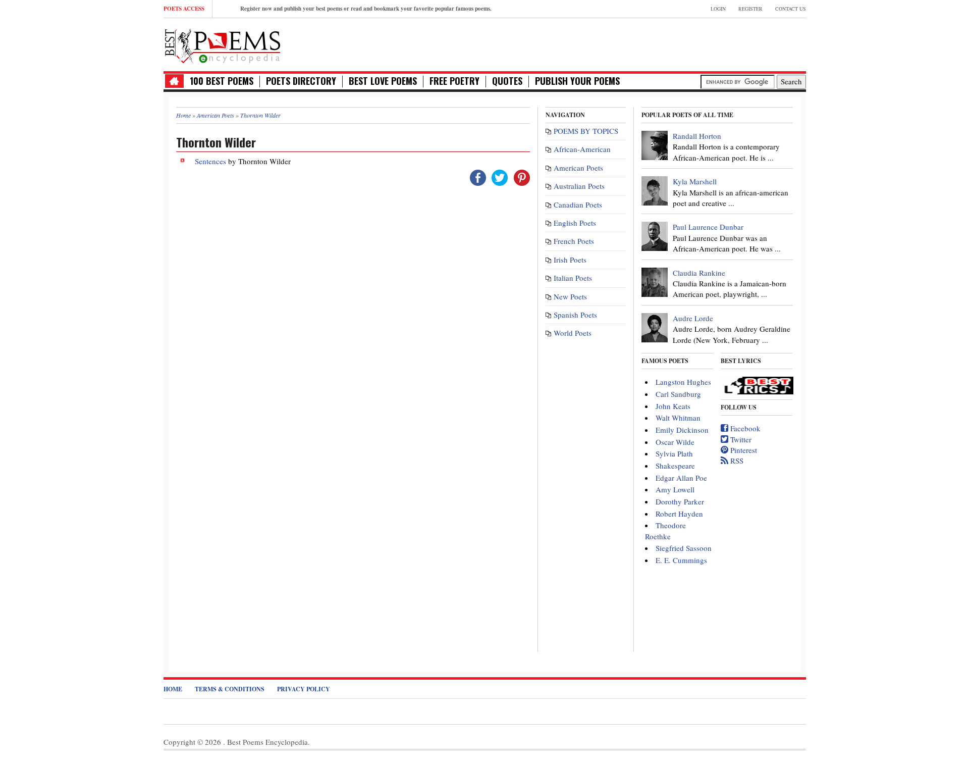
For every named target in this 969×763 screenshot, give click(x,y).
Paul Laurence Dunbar (708, 227)
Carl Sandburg (678, 394)
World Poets (572, 333)
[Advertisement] (688, 43)
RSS (735, 460)
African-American (582, 149)
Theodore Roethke (665, 530)
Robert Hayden (679, 513)
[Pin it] (522, 176)
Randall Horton (697, 136)
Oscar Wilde (675, 442)
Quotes (507, 81)
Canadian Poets (578, 204)
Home (173, 689)
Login (718, 8)
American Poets (578, 168)
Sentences (210, 161)
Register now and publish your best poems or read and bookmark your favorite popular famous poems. (366, 9)
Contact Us (790, 8)
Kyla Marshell (695, 181)
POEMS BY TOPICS (586, 131)
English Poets (575, 223)
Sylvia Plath (674, 453)
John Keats (673, 406)
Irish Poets (570, 260)
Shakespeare (675, 466)
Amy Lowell (675, 489)
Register (750, 8)
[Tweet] (500, 176)
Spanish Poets (575, 315)
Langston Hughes (683, 382)
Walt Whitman (678, 418)
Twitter (739, 439)
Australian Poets (579, 186)
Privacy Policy (303, 689)
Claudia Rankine (699, 273)
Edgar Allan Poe (681, 478)
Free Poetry (454, 81)
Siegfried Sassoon (684, 548)
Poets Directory (301, 81)
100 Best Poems (221, 81)
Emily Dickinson (682, 430)
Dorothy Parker (680, 501)
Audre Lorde (693, 318)
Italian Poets (573, 278)
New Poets (570, 296)
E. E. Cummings (681, 560)
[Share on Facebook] (478, 176)
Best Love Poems (383, 81)
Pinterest (742, 450)
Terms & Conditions (229, 689)
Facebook (744, 428)
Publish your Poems (577, 81)
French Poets (574, 241)
